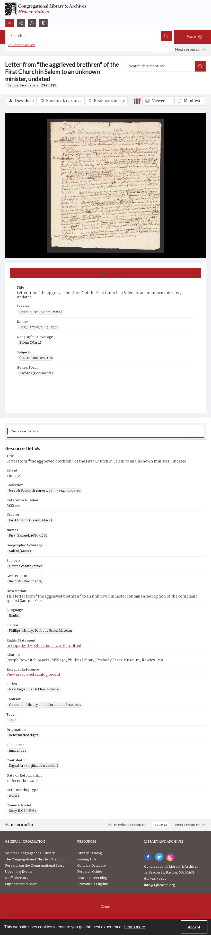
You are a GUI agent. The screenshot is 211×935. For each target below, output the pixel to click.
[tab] (105, 273)
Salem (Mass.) (30, 342)
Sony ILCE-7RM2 (22, 811)
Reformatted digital (24, 735)
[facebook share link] (148, 857)
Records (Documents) (36, 373)
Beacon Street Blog (92, 878)
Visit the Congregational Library (30, 853)
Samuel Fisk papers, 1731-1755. (32, 85)
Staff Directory (16, 878)
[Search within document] (200, 66)
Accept (194, 927)
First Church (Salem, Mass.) (40, 312)
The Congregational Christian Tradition (35, 859)
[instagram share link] (170, 857)
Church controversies (36, 358)
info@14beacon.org (159, 885)
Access (14, 795)
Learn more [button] (134, 927)
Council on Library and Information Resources (45, 705)
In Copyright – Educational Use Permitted (43, 646)
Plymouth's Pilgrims (93, 884)
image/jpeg (17, 750)
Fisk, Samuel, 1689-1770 (38, 327)
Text (12, 720)
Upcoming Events (18, 872)
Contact (105, 907)
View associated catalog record (33, 675)
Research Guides (89, 872)
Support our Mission (21, 884)
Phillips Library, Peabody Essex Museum (40, 631)
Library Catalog (89, 853)
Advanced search (21, 45)
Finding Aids (86, 859)
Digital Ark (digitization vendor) (33, 766)
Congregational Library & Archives (171, 866)
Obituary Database (91, 865)
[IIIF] (137, 100)
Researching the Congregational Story (34, 865)
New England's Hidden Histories (34, 689)
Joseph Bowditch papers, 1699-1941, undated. (45, 490)
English (14, 615)
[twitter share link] (159, 857)
